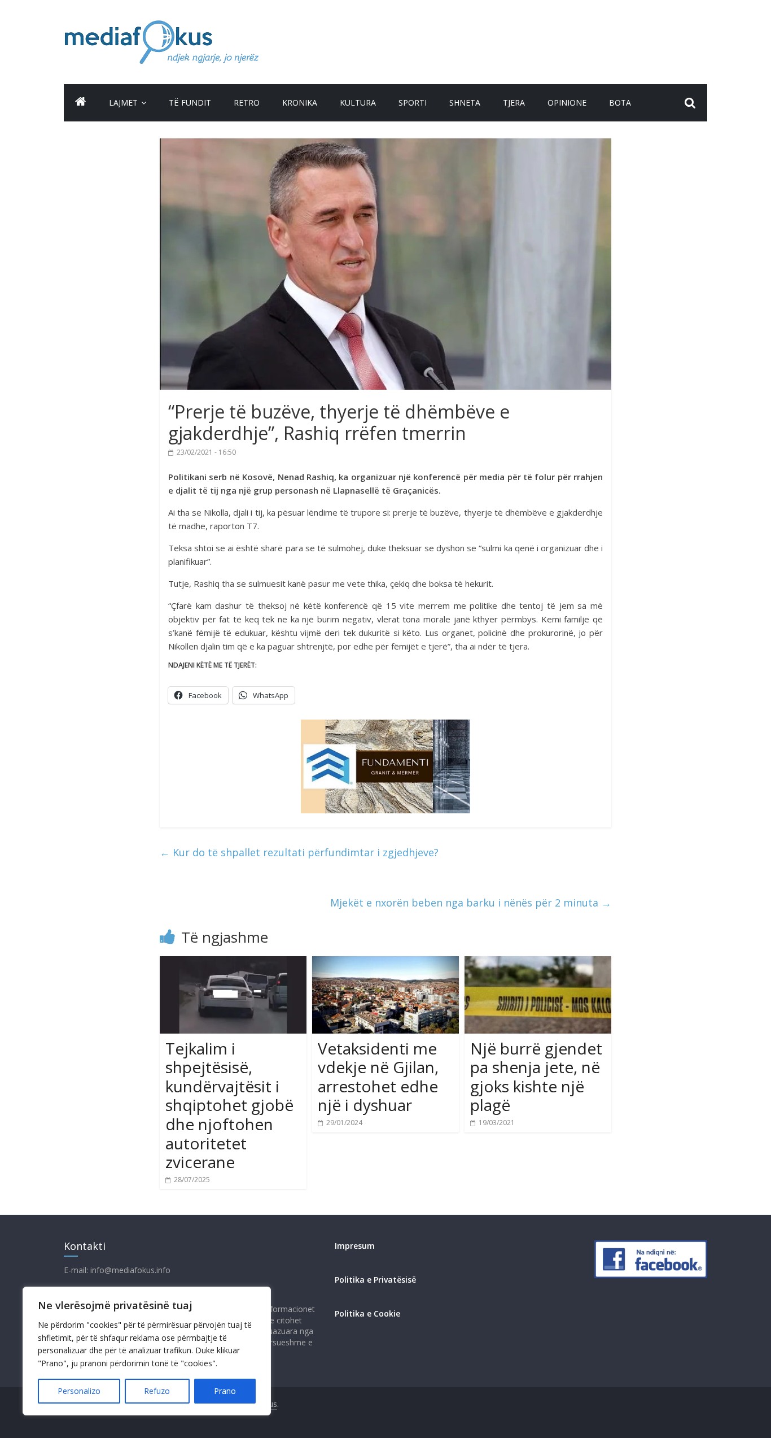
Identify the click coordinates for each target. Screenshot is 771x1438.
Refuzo (157, 1390)
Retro (247, 102)
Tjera (514, 102)
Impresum (355, 1245)
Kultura (358, 102)
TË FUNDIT (190, 102)
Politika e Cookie (367, 1313)
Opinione (566, 102)
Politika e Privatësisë (375, 1279)
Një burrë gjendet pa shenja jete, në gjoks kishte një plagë (536, 1077)
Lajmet (123, 102)
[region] (147, 1351)
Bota (620, 102)
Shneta (464, 102)
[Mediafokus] (81, 101)
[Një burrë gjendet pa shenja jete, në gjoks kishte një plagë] (538, 963)
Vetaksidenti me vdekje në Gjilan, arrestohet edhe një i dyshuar (378, 1077)
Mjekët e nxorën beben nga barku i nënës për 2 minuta (470, 902)
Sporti (412, 102)
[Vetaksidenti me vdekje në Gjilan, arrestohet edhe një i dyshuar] (385, 963)
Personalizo (79, 1390)
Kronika (299, 102)
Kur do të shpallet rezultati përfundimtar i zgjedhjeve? (299, 852)
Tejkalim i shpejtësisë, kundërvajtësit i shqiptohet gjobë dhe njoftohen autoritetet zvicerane (229, 1105)
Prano (225, 1390)
